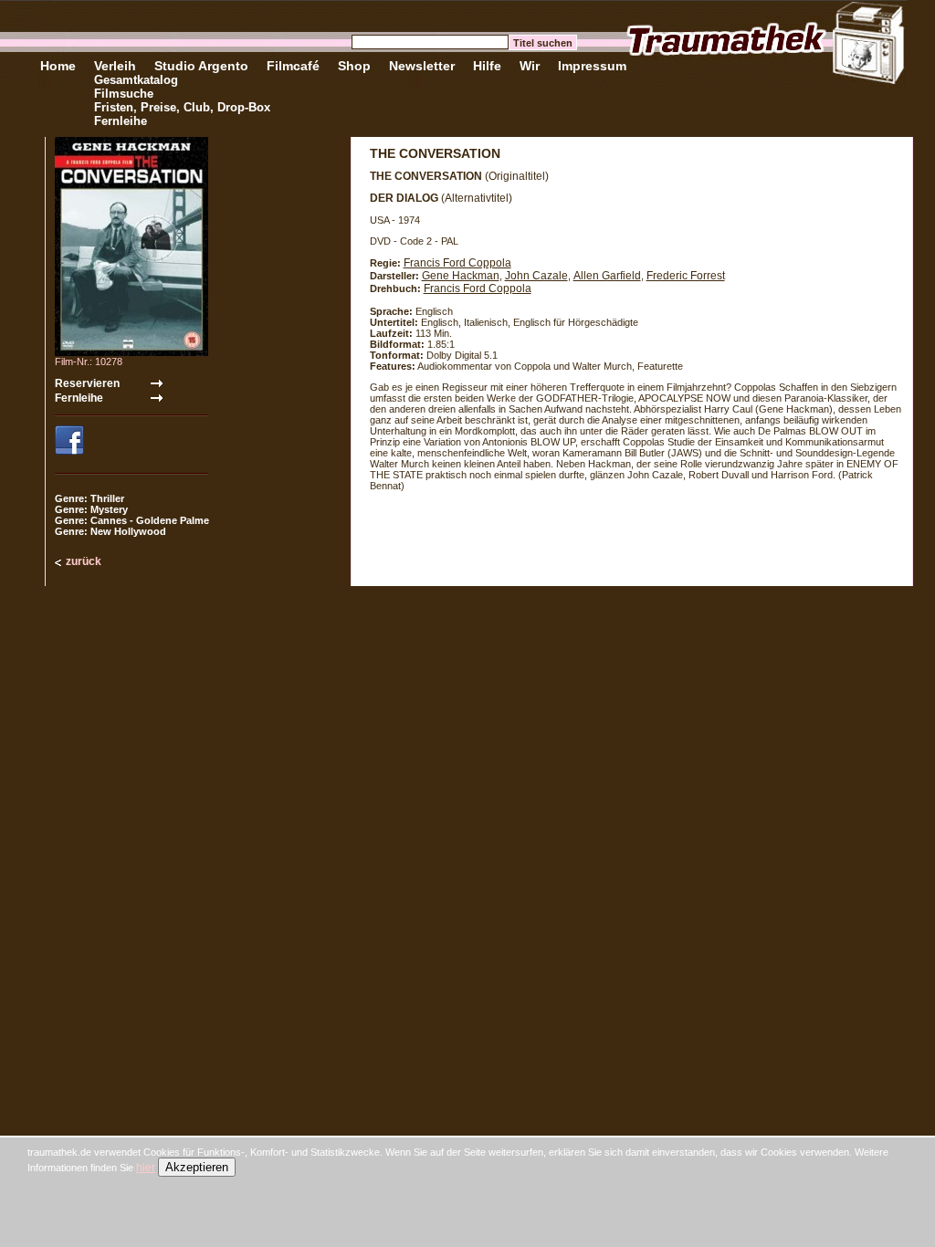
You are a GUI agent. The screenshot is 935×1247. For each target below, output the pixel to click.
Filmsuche (123, 93)
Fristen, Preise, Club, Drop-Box (182, 107)
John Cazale (536, 275)
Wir (530, 65)
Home (58, 65)
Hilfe (487, 65)
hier (145, 1167)
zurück (83, 561)
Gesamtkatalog (136, 80)
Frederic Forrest (685, 275)
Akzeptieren (196, 1167)
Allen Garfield (607, 275)
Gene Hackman (460, 275)
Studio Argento (201, 65)
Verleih (115, 65)
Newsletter (422, 65)
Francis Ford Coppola (457, 263)
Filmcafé (293, 65)
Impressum (592, 65)
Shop (354, 65)
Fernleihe (120, 121)
